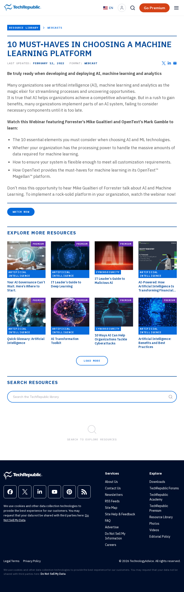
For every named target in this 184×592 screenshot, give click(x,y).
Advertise (112, 527)
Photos (154, 524)
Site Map (111, 508)
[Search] (133, 8)
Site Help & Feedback (120, 514)
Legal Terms (12, 561)
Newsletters (114, 495)
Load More (92, 360)
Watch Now (21, 211)
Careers (110, 545)
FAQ (108, 521)
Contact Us (113, 488)
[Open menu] (176, 8)
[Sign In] (122, 8)
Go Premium (154, 8)
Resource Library (23, 27)
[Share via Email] (175, 63)
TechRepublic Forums (164, 488)
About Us (111, 482)
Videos (154, 530)
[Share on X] (164, 63)
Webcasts (54, 27)
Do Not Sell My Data (53, 573)
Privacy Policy (32, 561)
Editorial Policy (159, 537)
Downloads (157, 482)
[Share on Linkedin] (169, 63)
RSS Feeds (112, 501)
